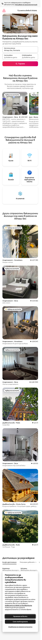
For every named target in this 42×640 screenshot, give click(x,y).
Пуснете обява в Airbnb (27, 10)
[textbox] (11, 57)
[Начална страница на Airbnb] (4, 10)
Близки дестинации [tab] (9, 562)
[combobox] (20, 50)
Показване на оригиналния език (26, 5)
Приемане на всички (20, 616)
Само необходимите (20, 622)
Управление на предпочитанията (20, 627)
